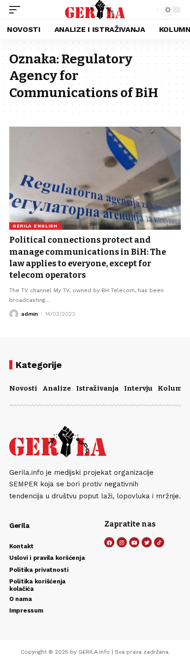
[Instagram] (122, 542)
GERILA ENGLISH (35, 225)
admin (29, 314)
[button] (17, 9)
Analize (56, 388)
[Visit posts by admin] (13, 314)
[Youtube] (134, 542)
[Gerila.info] (95, 9)
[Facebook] (109, 542)
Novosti (23, 388)
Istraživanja (97, 388)
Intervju (138, 388)
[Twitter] (147, 542)
